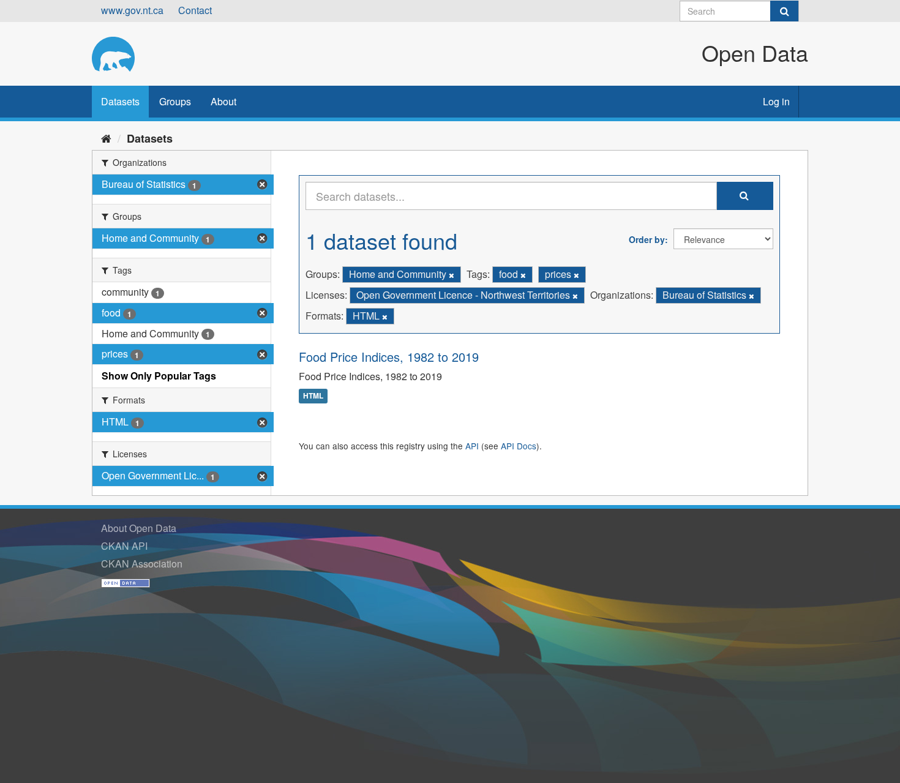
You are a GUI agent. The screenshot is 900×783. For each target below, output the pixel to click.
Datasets (120, 101)
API (472, 446)
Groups (175, 101)
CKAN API (124, 546)
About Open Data (138, 528)
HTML (313, 396)
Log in (776, 101)
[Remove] (451, 275)
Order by (647, 239)
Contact (195, 10)
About (223, 101)
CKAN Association (141, 563)
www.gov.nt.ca (132, 10)
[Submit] (784, 11)
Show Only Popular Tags (159, 376)
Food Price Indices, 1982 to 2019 (389, 356)
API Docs (518, 446)
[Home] (106, 138)
